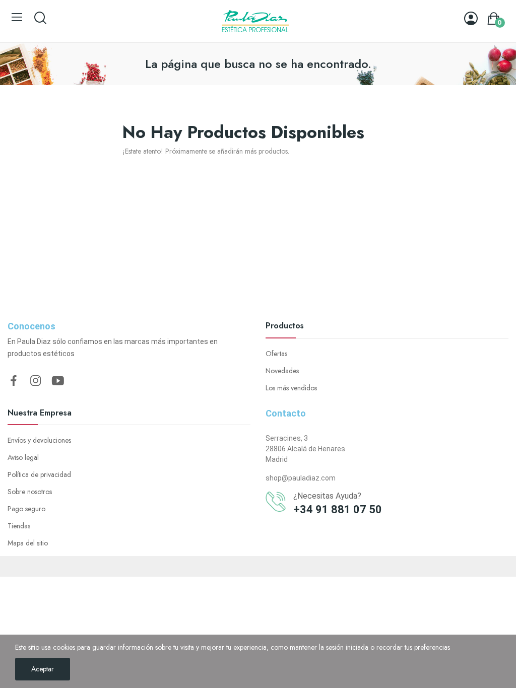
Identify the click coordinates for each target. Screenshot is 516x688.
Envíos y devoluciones (39, 440)
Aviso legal (23, 457)
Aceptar (42, 669)
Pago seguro (26, 509)
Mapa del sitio (28, 543)
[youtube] (58, 381)
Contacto (286, 413)
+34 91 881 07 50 (337, 509)
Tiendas (19, 526)
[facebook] (14, 381)
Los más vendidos (291, 388)
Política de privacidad (39, 474)
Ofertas (276, 354)
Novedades (282, 371)
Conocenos (31, 326)
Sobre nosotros (30, 492)
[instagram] (36, 381)
